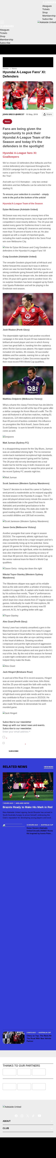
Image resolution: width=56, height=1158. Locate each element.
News (14, 68)
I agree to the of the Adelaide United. (29, 737)
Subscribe (13, 751)
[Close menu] (50, 1143)
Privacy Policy (25, 735)
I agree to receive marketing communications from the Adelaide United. (29, 743)
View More (48, 767)
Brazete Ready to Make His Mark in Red (27, 807)
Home (5, 68)
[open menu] (2, 22)
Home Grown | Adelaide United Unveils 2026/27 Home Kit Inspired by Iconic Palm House (40, 831)
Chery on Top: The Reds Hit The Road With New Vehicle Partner (39, 1038)
